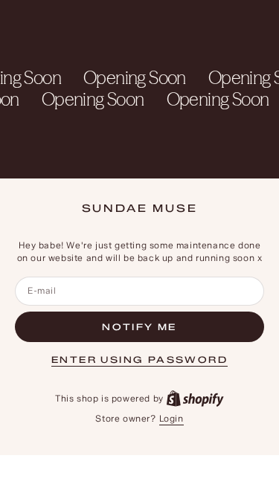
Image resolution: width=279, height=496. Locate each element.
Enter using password (139, 359)
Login (171, 418)
